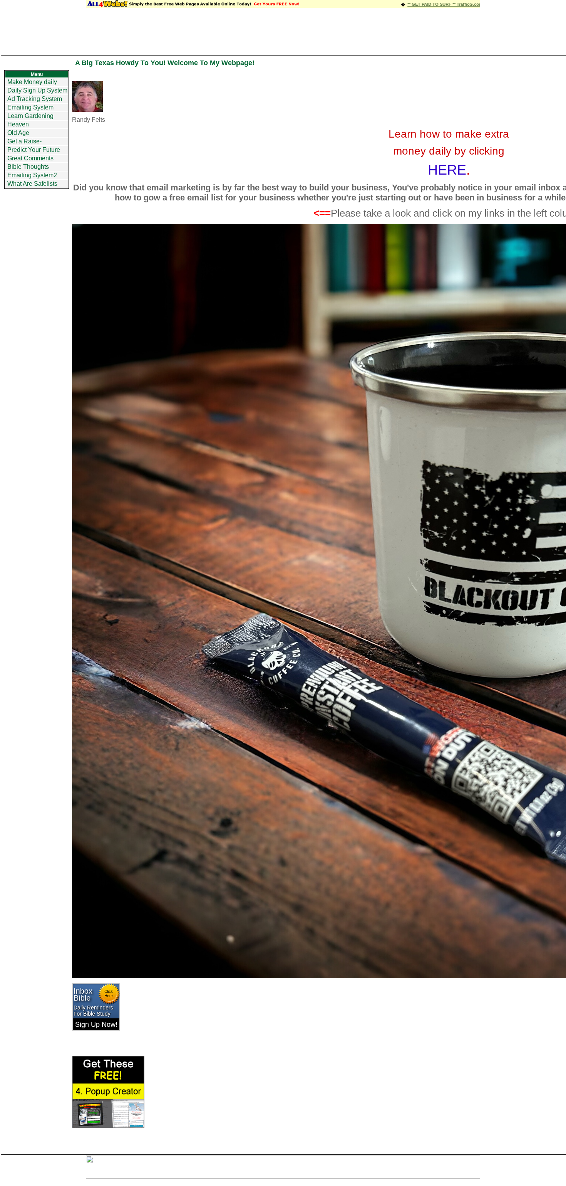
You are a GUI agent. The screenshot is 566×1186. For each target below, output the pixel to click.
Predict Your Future (33, 149)
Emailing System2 (32, 175)
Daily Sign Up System (37, 90)
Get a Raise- (24, 141)
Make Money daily (32, 82)
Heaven (18, 124)
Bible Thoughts (28, 166)
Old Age (18, 133)
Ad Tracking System (34, 99)
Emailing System (30, 107)
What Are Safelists (32, 183)
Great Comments (30, 158)
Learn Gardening (30, 116)
